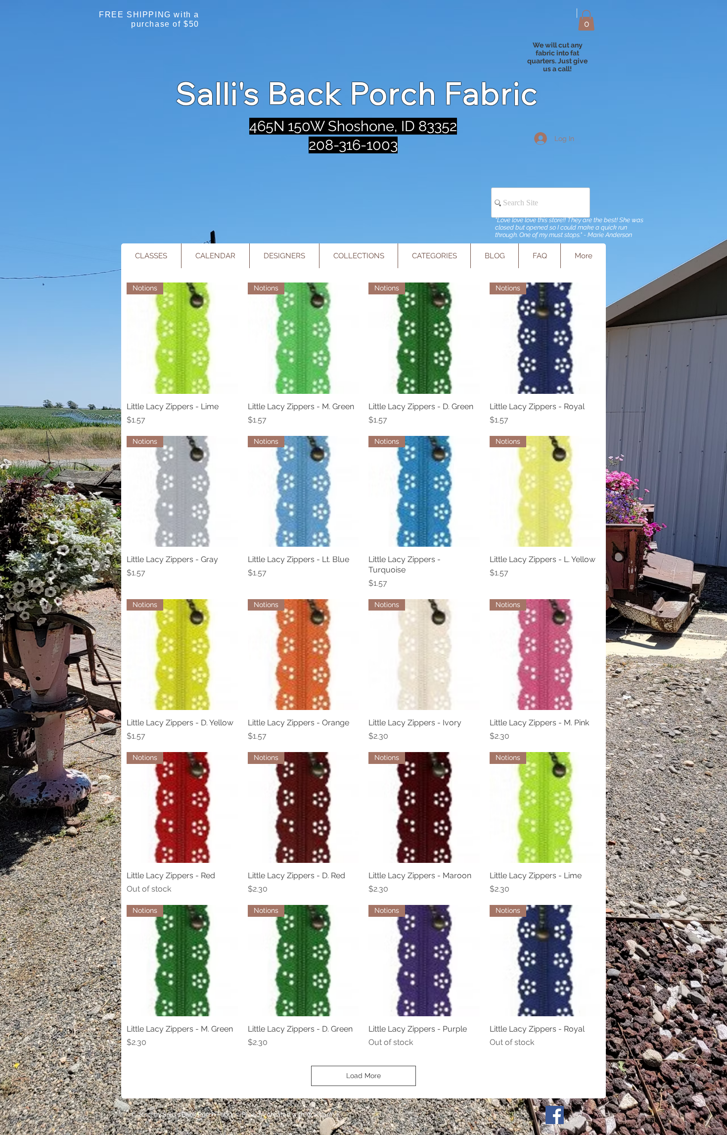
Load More (363, 1076)
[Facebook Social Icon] (554, 1115)
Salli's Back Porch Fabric (357, 93)
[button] (586, 20)
